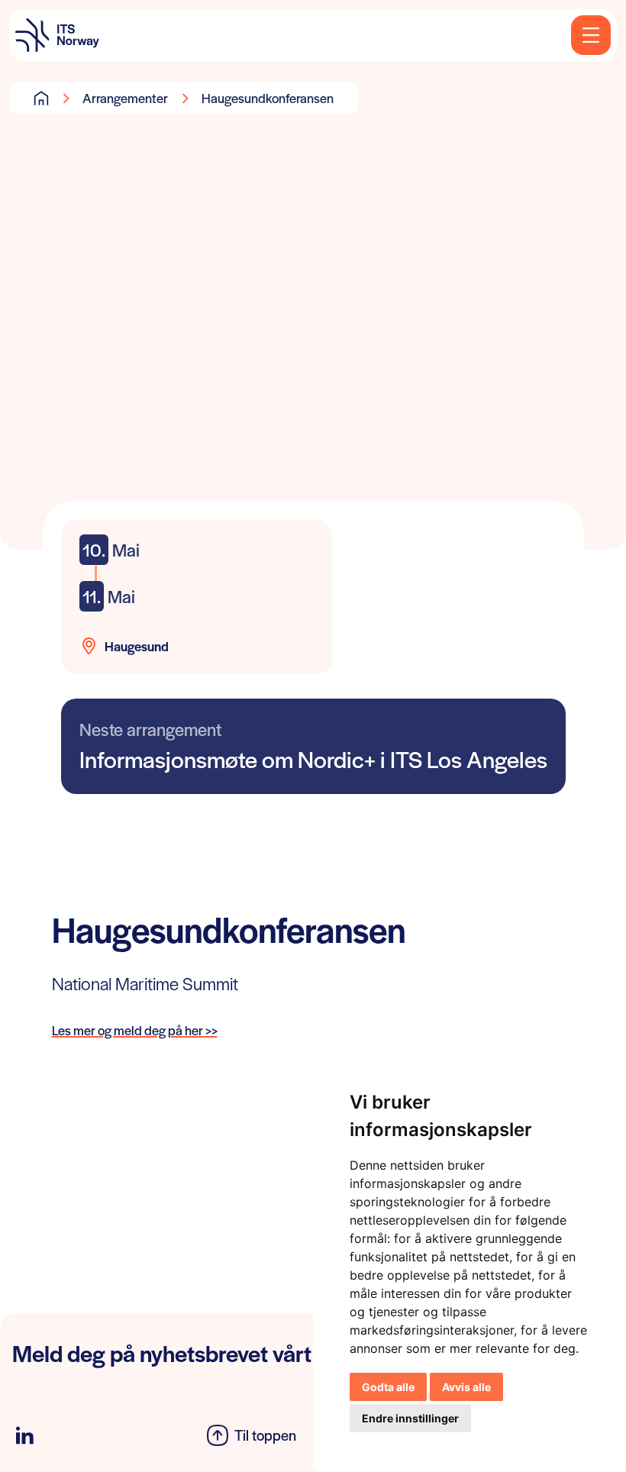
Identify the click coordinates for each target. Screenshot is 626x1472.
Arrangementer (125, 98)
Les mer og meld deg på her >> (135, 1030)
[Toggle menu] (591, 35)
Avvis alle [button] (466, 1386)
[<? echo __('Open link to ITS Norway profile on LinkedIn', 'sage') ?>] (24, 1435)
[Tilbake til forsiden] (57, 35)
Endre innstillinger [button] (410, 1418)
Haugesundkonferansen (268, 98)
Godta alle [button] (388, 1386)
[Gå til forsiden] (41, 97)
